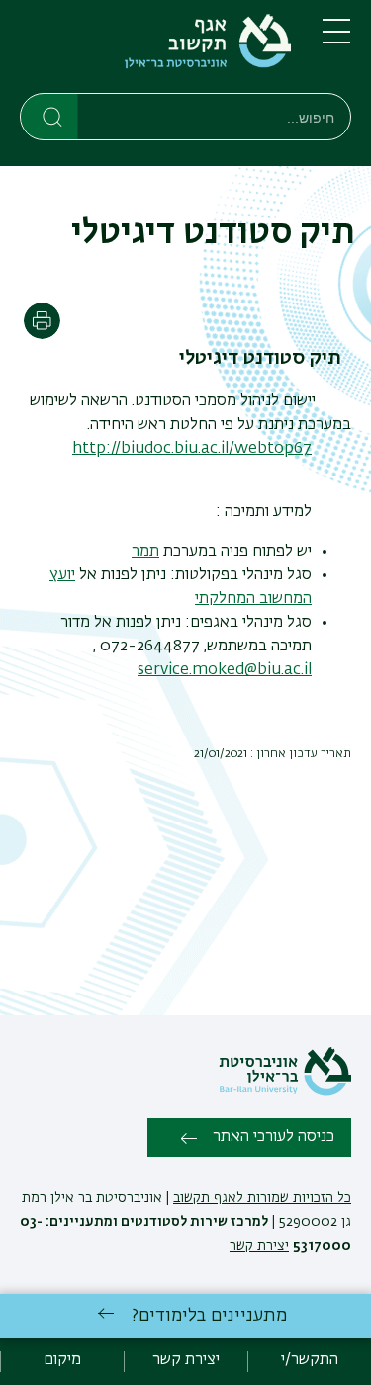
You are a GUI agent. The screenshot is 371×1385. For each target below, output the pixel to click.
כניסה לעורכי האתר (273, 1137)
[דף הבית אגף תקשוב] (155, 50)
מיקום (62, 1360)
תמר (145, 552)
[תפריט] (336, 39)
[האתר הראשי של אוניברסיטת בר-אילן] (285, 1092)
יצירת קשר (259, 1246)
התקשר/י (309, 1360)
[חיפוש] (50, 115)
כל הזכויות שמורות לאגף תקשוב (262, 1198)
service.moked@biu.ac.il (225, 670)
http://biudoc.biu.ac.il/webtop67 (192, 449)
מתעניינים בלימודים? (209, 1316)
